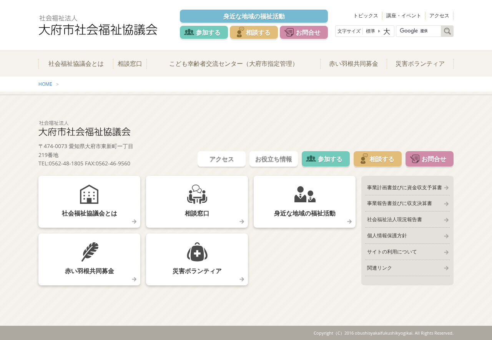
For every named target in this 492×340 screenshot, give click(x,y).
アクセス (439, 15)
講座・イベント (403, 15)
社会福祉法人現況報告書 (394, 219)
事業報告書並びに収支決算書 (399, 203)
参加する (208, 32)
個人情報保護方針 (387, 235)
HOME (45, 84)
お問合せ (308, 32)
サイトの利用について (392, 251)
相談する (258, 32)
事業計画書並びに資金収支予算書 (404, 187)
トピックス (365, 15)
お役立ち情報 (273, 159)
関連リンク (379, 267)
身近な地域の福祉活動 (254, 16)
